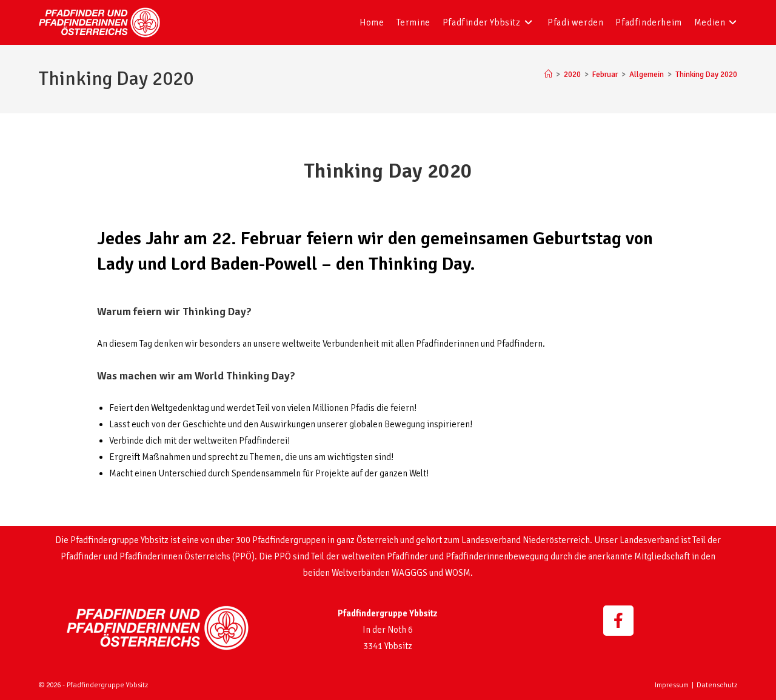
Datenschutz (717, 685)
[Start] (548, 74)
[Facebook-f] (618, 620)
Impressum (672, 685)
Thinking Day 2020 (706, 74)
